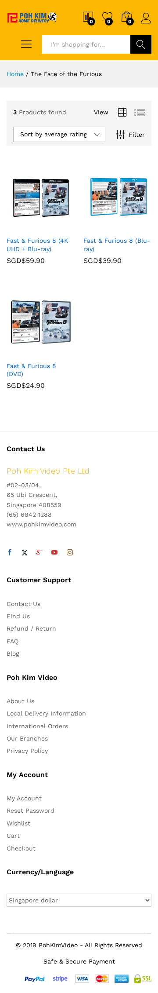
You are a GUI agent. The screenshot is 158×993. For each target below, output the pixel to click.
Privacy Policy (27, 750)
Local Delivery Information (46, 713)
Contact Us (23, 603)
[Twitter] (24, 553)
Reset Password (30, 810)
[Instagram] (70, 553)
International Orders (37, 726)
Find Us (18, 616)
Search (140, 44)
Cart (13, 835)
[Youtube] (54, 553)
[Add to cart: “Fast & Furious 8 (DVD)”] (19, 351)
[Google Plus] (39, 553)
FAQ (12, 641)
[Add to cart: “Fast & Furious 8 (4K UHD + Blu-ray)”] (19, 226)
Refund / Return (31, 628)
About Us (20, 701)
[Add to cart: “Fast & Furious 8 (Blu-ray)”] (96, 226)
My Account (24, 798)
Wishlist (18, 823)
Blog (13, 653)
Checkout (21, 848)
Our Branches (27, 738)
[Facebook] (9, 553)
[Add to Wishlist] (59, 226)
